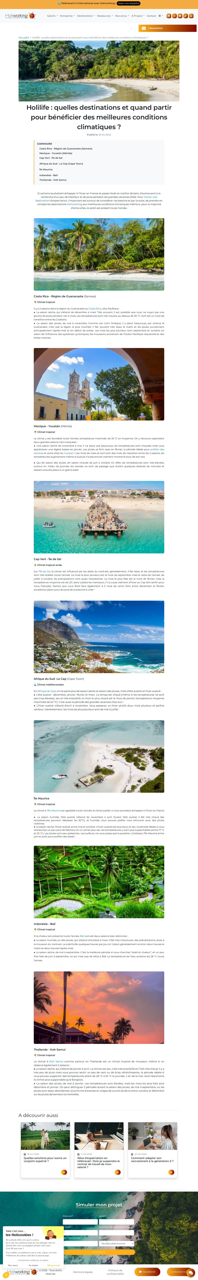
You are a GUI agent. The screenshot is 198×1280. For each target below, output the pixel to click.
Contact (151, 15)
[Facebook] (180, 16)
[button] (160, 16)
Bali (82, 936)
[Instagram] (174, 16)
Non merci (13, 1265)
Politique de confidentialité (115, 1272)
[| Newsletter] (193, 28)
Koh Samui (56, 1061)
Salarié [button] (51, 15)
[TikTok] (185, 16)
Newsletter (149, 1271)
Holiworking (74, 204)
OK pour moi (53, 1265)
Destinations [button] (85, 15)
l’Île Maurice (54, 810)
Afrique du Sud (47, 691)
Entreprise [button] (66, 15)
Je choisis (33, 1265)
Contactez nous (179, 1271)
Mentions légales (83, 1272)
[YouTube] (191, 16)
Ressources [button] (104, 15)
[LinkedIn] (169, 16)
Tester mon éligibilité (128, 3)
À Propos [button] (137, 15)
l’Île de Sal (44, 571)
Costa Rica (95, 308)
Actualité (24, 37)
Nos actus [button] (121, 15)
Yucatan (68, 453)
